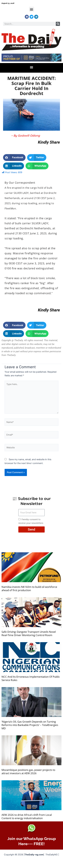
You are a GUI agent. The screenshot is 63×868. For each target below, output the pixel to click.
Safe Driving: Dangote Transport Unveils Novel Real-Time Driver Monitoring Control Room (29, 633)
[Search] (58, 24)
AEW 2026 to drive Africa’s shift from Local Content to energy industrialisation (27, 816)
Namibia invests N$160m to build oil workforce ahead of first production (29, 588)
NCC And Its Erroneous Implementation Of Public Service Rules (31, 678)
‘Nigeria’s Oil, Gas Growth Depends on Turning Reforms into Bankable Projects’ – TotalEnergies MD (30, 725)
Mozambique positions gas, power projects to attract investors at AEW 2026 (28, 771)
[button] (31, 9)
